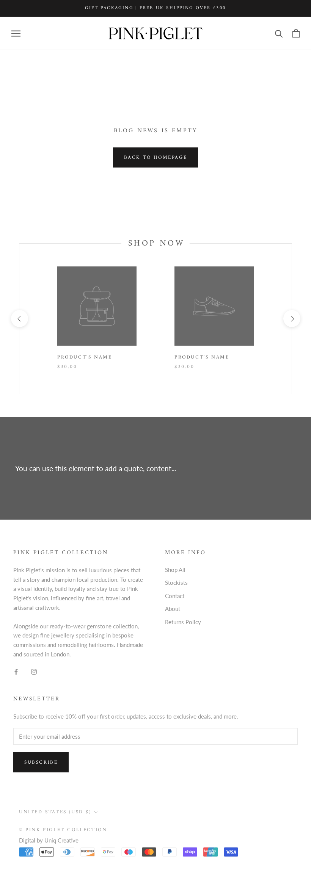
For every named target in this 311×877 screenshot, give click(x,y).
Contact (174, 595)
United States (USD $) (55, 812)
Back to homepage (155, 157)
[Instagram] (34, 671)
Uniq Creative (61, 840)
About (172, 608)
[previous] (19, 318)
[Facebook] (16, 671)
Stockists (176, 582)
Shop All (175, 569)
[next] (291, 318)
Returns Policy (183, 622)
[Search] (279, 33)
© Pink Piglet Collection (63, 829)
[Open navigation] (15, 33)
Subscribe (41, 762)
